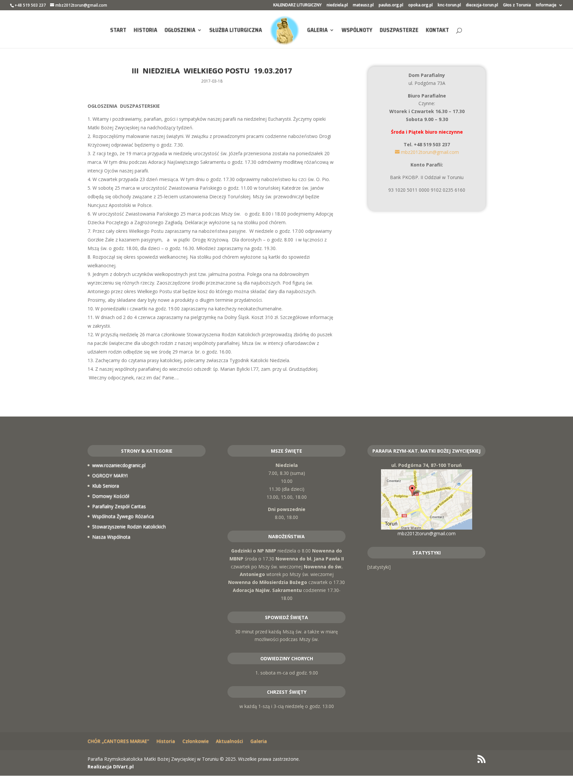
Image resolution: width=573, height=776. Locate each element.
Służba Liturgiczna (235, 31)
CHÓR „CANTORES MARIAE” (118, 741)
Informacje (546, 5)
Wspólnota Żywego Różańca (123, 516)
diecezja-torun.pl (482, 5)
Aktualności (229, 741)
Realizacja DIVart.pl (111, 766)
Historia (145, 31)
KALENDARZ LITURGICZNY (297, 5)
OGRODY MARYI (110, 475)
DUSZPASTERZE (399, 31)
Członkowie (195, 741)
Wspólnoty (357, 31)
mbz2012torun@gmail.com (427, 533)
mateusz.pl (363, 5)
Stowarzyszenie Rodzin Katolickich (129, 526)
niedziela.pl (337, 5)
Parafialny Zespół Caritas (119, 506)
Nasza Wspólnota (111, 537)
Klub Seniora (105, 486)
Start (118, 31)
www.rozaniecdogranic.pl (119, 465)
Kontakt (437, 31)
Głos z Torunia (517, 5)
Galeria (317, 31)
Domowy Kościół (110, 496)
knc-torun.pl (449, 5)
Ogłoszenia (179, 31)
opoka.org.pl (420, 5)
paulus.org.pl (391, 5)
